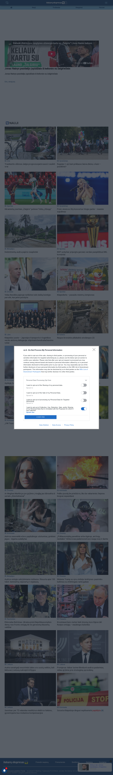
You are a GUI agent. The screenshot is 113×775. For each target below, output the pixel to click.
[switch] (84, 385)
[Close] (95, 350)
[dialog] (56, 387)
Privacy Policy (69, 425)
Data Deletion (44, 425)
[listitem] (56, 380)
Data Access (56, 425)
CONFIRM (41, 417)
